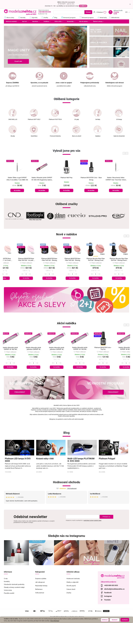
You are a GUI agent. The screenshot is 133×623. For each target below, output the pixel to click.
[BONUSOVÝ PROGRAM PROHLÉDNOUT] (34, 399)
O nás (6, 578)
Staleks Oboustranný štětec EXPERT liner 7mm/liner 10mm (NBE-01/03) (91, 179)
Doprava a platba (40, 578)
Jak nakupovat (40, 582)
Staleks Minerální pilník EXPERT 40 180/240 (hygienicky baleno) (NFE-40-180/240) (17, 179)
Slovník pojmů (71, 586)
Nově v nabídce (66, 234)
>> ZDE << (83, 6)
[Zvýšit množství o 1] (7, 274)
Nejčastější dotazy (41, 586)
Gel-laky (97, 119)
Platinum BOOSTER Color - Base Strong (66, 179)
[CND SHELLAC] (12, 113)
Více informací (54, 621)
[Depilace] (97, 129)
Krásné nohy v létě (45, 458)
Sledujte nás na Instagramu (66, 536)
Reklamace (38, 589)
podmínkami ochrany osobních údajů (92, 520)
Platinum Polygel (107, 458)
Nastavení (114, 619)
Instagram (108, 596)
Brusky (13, 136)
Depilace (97, 136)
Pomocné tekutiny (55, 136)
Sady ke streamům (119, 136)
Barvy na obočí (76, 136)
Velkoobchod (39, 593)
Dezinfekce (34, 136)
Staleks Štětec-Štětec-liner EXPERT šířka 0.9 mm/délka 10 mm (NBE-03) (116, 179)
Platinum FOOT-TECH (55, 119)
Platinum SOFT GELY (34, 119)
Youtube (107, 600)
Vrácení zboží (70, 589)
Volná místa (8, 590)
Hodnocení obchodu (66, 482)
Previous (125, 236)
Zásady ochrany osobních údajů (14, 587)
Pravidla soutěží (9, 593)
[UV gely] (76, 113)
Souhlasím (125, 619)
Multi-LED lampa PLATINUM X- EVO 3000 (80, 459)
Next (128, 236)
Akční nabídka (66, 323)
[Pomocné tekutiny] (55, 129)
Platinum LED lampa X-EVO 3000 (18, 459)
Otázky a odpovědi (72, 582)
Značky (68, 593)
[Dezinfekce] (34, 129)
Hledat (88, 12)
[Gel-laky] (97, 113)
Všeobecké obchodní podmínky (14, 584)
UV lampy (119, 119)
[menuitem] (12, 21)
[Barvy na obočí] (76, 129)
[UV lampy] (119, 113)
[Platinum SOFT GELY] (34, 113)
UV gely (76, 119)
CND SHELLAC (12, 119)
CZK (126, 12)
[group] (17, 178)
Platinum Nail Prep (42, 177)
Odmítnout (104, 619)
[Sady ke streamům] (119, 129)
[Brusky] (12, 129)
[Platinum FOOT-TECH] (55, 113)
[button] (7, 46)
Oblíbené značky (66, 204)
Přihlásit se (106, 517)
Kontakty (7, 581)
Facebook (107, 593)
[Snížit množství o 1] (22, 274)
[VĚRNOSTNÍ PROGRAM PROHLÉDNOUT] (98, 399)
